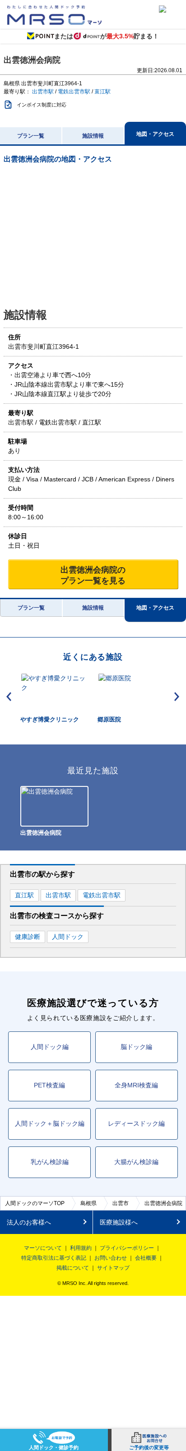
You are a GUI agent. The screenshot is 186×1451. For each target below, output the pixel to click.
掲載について (72, 1268)
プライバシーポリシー (127, 1248)
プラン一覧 (30, 136)
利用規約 (81, 1248)
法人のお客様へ (29, 1222)
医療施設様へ (119, 1222)
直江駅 (102, 91)
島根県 (88, 1203)
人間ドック (68, 936)
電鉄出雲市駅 (74, 91)
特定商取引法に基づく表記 (53, 1258)
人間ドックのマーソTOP (35, 1203)
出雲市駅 (43, 91)
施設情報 (93, 136)
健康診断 (27, 936)
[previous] (9, 696)
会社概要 (146, 1258)
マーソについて (43, 1248)
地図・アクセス (155, 134)
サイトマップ (113, 1268)
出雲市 (120, 1203)
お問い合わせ (110, 1258)
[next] (176, 696)
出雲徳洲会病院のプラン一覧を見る (93, 575)
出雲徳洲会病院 (163, 1203)
